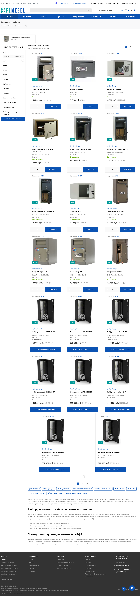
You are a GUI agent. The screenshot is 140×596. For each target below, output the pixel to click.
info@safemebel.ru (129, 3)
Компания (113, 16)
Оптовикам (96, 16)
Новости (32, 571)
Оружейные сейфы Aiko (103, 489)
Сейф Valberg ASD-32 (114, 272)
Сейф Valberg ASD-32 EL (115, 211)
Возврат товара (90, 571)
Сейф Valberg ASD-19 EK (40, 89)
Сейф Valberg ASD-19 (39, 272)
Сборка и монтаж (90, 565)
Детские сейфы (34, 489)
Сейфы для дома (48, 489)
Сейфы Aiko (131, 489)
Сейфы (3, 560)
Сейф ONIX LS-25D (76, 89)
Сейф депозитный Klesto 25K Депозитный (42, 150)
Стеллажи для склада (8, 571)
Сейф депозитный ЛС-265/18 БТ (118, 332)
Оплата (44, 16)
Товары (4, 556)
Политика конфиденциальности (95, 574)
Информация (90, 556)
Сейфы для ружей (63, 489)
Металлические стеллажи (9, 568)
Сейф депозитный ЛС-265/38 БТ (81, 392)
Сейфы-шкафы (119, 489)
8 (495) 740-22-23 (112, 3)
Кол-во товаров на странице (37, 48)
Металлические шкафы (9, 565)
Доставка (27, 16)
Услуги (61, 16)
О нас (31, 560)
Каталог (11, 16)
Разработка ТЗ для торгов (65, 562)
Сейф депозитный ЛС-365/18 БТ (53, 452)
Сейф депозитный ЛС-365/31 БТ (109, 452)
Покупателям (79, 16)
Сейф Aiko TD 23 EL (114, 89)
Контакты (130, 16)
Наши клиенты (34, 565)
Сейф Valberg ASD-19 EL (78, 272)
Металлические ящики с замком (76, 493)
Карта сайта (89, 577)
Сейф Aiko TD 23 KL (77, 211)
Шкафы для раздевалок (9, 574)
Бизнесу (60, 556)
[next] (135, 47)
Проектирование (62, 565)
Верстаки (4, 577)
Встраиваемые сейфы (36, 493)
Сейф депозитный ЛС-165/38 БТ (43, 332)
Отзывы (31, 568)
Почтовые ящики (6, 579)
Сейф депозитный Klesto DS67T (118, 149)
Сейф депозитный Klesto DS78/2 (43, 211)
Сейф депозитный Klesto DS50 (80, 149)
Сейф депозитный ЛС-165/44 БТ (81, 332)
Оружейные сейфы (7, 562)
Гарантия (88, 568)
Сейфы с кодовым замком (82, 489)
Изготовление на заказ (64, 568)
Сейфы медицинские (54, 493)
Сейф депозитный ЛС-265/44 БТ (118, 392)
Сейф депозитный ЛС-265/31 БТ (43, 392)
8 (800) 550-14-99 (97, 3)
